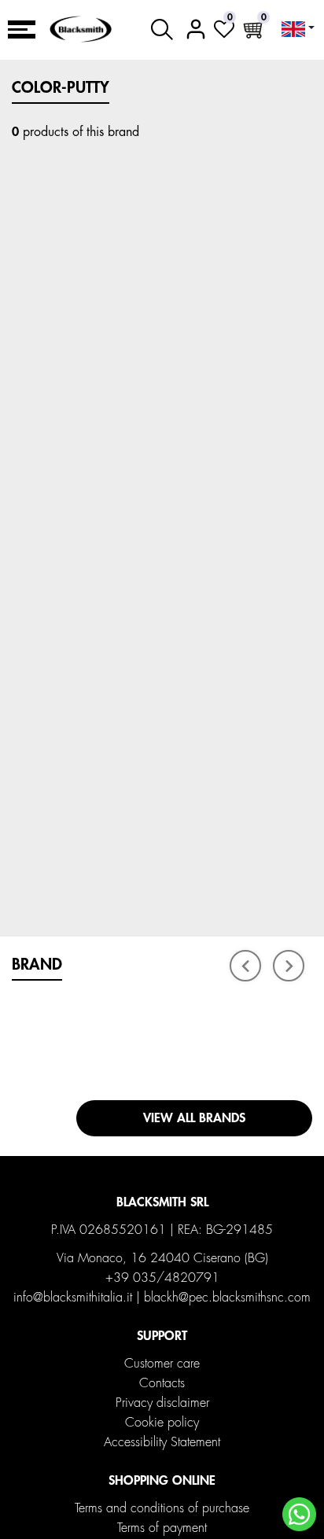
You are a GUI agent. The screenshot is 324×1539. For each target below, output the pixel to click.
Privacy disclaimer (162, 1403)
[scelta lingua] (298, 29)
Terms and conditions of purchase (162, 1508)
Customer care (162, 1363)
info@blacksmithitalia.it (72, 1297)
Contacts (162, 1383)
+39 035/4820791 (162, 1278)
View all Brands (194, 1118)
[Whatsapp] (299, 1514)
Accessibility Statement (162, 1442)
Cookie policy (162, 1422)
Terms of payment (162, 1528)
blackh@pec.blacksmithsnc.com (227, 1297)
